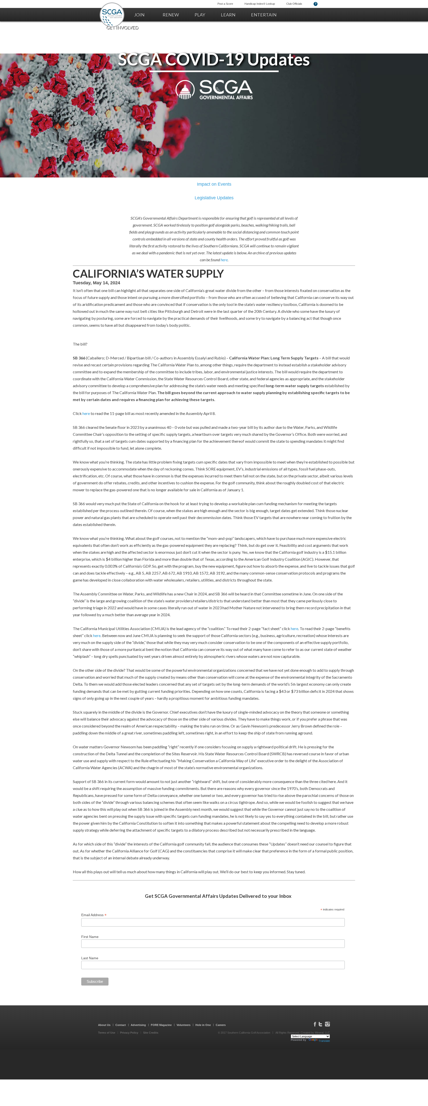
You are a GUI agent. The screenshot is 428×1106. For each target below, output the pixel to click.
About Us (104, 1024)
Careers (221, 1024)
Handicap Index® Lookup (259, 3)
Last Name (89, 958)
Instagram (327, 1023)
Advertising (138, 1024)
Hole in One (203, 1024)
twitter (320, 1023)
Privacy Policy (129, 1032)
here (224, 259)
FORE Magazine (161, 1024)
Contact (120, 1024)
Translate (324, 1040)
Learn (228, 14)
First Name (90, 937)
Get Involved (123, 28)
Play (199, 14)
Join (139, 14)
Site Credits (150, 1032)
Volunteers (183, 1024)
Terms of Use (106, 1032)
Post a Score (225, 3)
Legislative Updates (214, 197)
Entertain (263, 14)
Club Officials (294, 3)
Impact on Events (214, 184)
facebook (315, 1023)
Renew (170, 14)
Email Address (94, 915)
